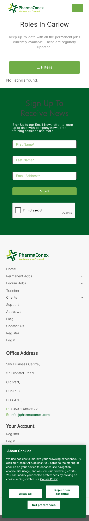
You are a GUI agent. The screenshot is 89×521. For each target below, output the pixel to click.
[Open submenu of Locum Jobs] (81, 283)
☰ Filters (44, 67)
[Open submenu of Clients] (81, 297)
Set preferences (43, 505)
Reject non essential (62, 491)
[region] (44, 481)
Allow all (25, 493)
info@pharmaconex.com (30, 415)
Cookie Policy (49, 479)
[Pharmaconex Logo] (26, 5)
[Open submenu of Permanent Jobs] (81, 276)
